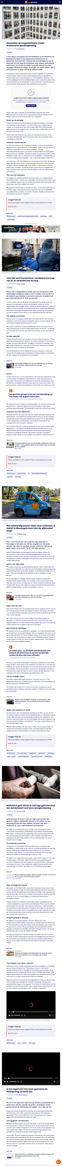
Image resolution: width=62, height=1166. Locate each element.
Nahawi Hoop (22, 534)
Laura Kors (21, 49)
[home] (31, 2)
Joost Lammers (22, 1095)
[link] (13, 206)
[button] (9, 52)
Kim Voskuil (21, 284)
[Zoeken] (60, 2)
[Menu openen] (2, 2)
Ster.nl (35, 223)
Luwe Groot (21, 811)
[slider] (30, 1012)
